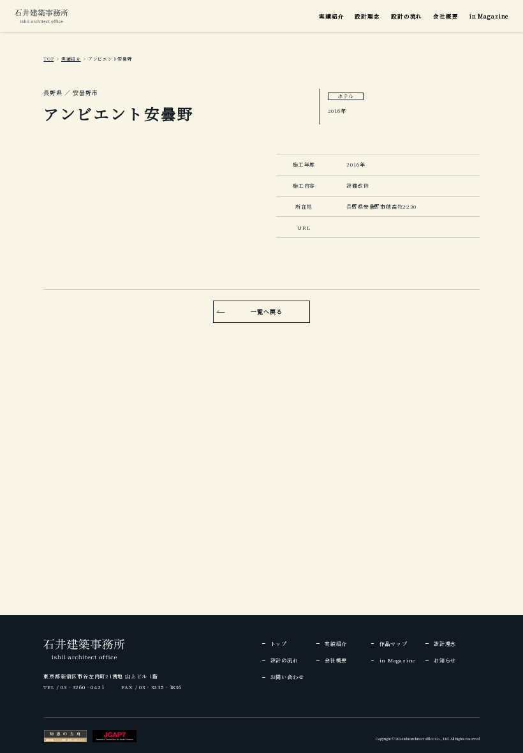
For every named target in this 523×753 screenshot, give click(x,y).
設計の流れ (406, 16)
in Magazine (488, 16)
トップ (278, 643)
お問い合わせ (287, 676)
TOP (48, 59)
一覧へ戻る (267, 312)
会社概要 (445, 16)
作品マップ (393, 643)
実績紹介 (331, 16)
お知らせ (445, 660)
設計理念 (367, 16)
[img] (41, 16)
